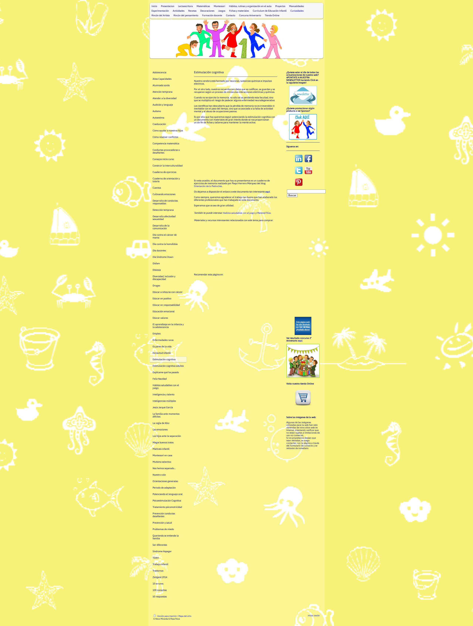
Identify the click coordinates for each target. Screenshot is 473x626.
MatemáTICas (263, 213)
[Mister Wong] (236, 279)
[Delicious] (214, 279)
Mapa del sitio (184, 616)
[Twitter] (209, 279)
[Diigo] (253, 279)
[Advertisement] (235, 151)
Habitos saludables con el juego (239, 213)
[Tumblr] (247, 279)
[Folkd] (231, 279)
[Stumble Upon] (242, 279)
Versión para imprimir (167, 616)
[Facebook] (203, 279)
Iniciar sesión (314, 615)
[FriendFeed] (259, 279)
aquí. (267, 191)
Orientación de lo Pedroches (208, 186)
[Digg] (220, 279)
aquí (300, 340)
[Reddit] (225, 279)
